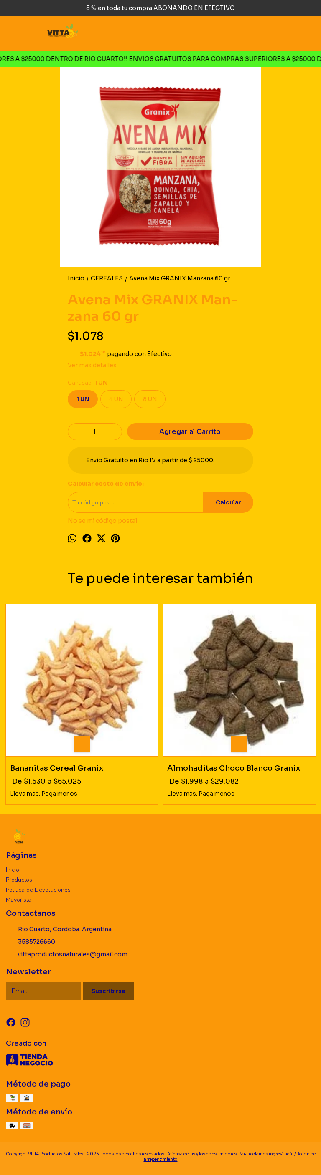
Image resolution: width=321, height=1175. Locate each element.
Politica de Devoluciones (38, 890)
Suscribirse (108, 991)
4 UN (116, 399)
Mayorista (18, 900)
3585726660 (36, 942)
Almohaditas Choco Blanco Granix (233, 768)
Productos (19, 880)
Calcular (228, 502)
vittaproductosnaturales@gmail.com (72, 954)
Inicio (12, 870)
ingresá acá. (281, 1154)
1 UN (82, 399)
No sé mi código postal (102, 520)
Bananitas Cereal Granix (56, 768)
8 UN (150, 399)
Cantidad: (88, 383)
